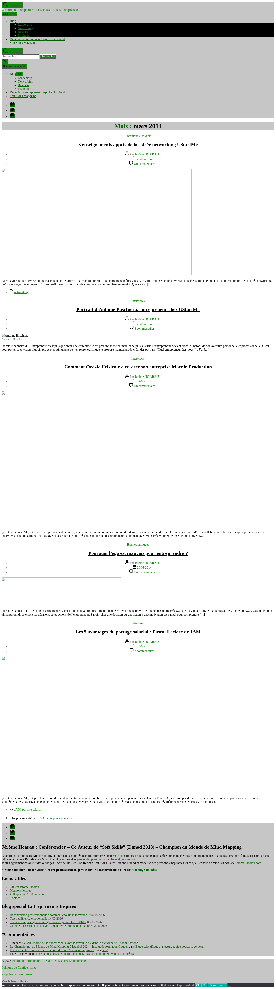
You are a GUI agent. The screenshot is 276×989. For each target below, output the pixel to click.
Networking (25, 28)
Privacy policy (217, 985)
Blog (13, 21)
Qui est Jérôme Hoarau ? (25, 887)
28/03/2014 (144, 159)
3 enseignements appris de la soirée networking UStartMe (138, 144)
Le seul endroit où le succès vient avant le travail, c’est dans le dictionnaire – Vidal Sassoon (80, 943)
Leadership (25, 24)
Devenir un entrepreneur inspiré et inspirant (37, 39)
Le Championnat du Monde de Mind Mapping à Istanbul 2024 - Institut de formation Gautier (69, 946)
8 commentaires (144, 328)
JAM (17, 809)
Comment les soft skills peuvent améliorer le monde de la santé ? (51, 925)
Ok (198, 985)
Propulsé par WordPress (17, 974)
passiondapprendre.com (92, 859)
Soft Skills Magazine (23, 42)
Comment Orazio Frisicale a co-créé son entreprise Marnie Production (138, 366)
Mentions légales (20, 890)
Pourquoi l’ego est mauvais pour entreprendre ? (138, 553)
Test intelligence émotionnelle (28, 918)
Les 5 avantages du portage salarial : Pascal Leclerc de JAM (138, 632)
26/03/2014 (144, 567)
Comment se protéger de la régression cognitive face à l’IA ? (48, 922)
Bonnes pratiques (138, 544)
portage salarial (31, 809)
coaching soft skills (144, 870)
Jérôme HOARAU (147, 154)
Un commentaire (144, 163)
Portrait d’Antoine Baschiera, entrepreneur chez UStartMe (138, 309)
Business (23, 32)
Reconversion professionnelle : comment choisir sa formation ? (50, 915)
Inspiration (24, 35)
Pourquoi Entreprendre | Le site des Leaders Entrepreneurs (49, 960)
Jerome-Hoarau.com (248, 863)
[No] (229, 986)
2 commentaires (144, 651)
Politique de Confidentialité (27, 894)
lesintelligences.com (123, 859)
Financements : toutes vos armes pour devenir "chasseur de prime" (52, 950)
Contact (15, 898)
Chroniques (132, 136)
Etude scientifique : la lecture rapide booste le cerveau (169, 946)
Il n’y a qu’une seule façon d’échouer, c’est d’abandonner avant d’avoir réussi (85, 953)
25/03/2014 (144, 646)
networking (21, 292)
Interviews (138, 301)
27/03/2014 (144, 324)
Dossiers (145, 136)
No (204, 985)
